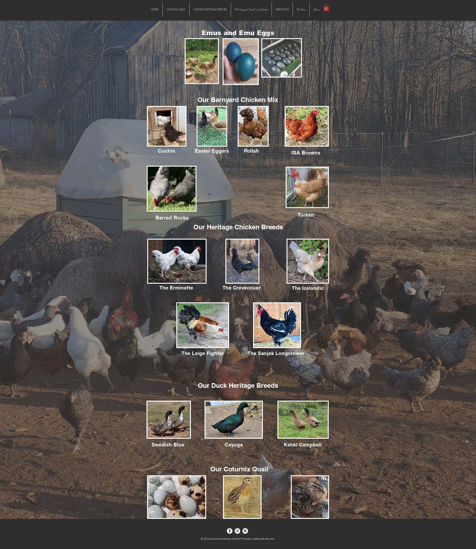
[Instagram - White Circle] (245, 531)
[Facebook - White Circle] (229, 531)
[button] (326, 7)
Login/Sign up (351, 7)
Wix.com (269, 539)
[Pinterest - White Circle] (237, 531)
